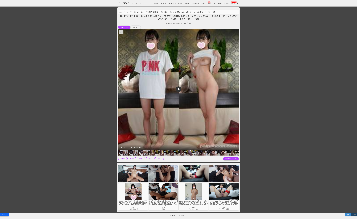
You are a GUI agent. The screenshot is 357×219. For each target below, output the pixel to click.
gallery (180, 3)
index (156, 3)
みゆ (131, 12)
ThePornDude (218, 3)
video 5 (150, 158)
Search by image (206, 3)
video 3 (132, 158)
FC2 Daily (163, 3)
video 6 (159, 158)
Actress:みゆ (170, 23)
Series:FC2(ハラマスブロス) (182, 23)
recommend (195, 3)
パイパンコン (125, 3)
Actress (187, 3)
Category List (172, 3)
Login (233, 3)
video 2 (122, 158)
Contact (226, 3)
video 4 (141, 158)
